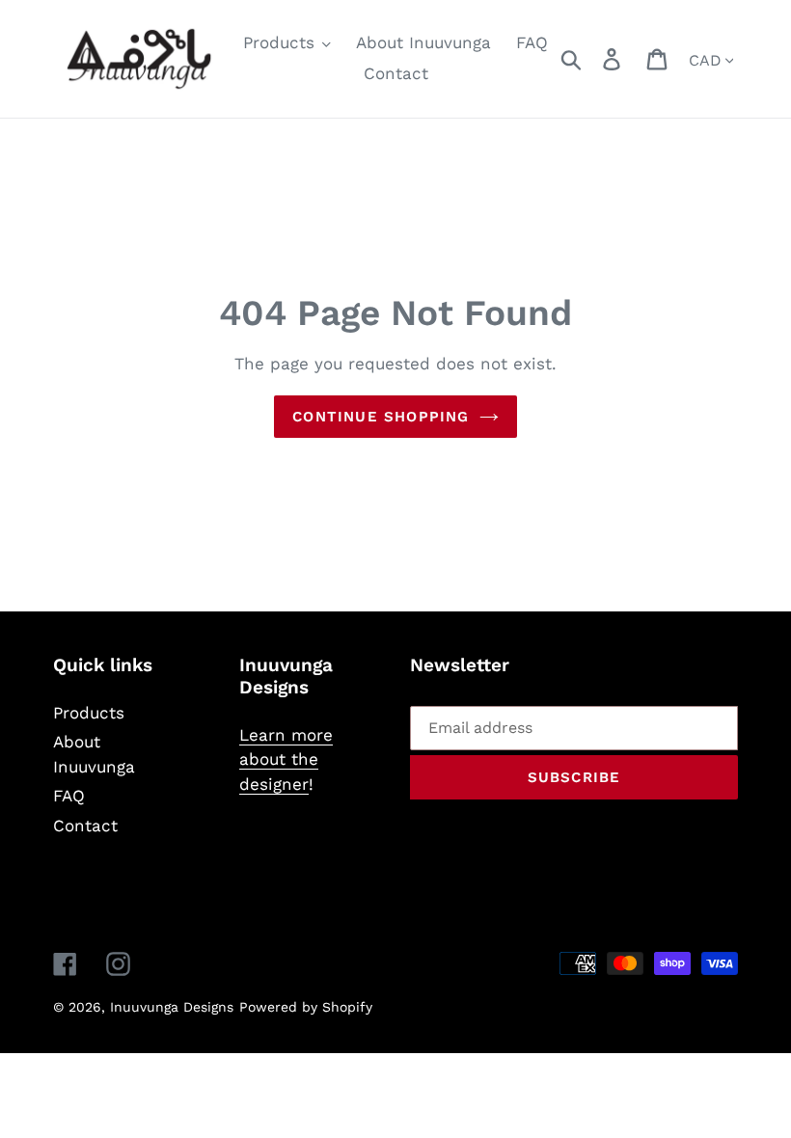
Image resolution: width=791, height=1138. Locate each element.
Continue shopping (380, 416)
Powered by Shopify (305, 1007)
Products (88, 712)
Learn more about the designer (286, 759)
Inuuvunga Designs (171, 1007)
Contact (85, 825)
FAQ (69, 795)
